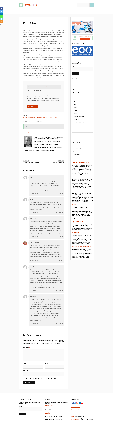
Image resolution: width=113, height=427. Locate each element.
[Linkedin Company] (80, 403)
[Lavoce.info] (28, 5)
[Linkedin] (1, 14)
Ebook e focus (58, 11)
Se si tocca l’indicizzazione (77, 221)
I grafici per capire (47, 11)
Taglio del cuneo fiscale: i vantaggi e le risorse (81, 246)
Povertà (75, 136)
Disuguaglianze (76, 89)
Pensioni (75, 133)
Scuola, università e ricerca (78, 142)
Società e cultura (76, 145)
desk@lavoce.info (49, 405)
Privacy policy (48, 413)
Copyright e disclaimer (50, 412)
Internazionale (76, 119)
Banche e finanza (76, 80)
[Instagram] (77, 403)
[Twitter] (1, 11)
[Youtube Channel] (82, 403)
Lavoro (74, 125)
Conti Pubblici (76, 86)
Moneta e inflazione (77, 131)
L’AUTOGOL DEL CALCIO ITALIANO (31, 162)
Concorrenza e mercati (78, 83)
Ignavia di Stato (53, 117)
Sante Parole (74, 204)
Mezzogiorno (76, 128)
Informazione (76, 113)
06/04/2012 (35, 193)
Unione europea (76, 154)
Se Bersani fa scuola (76, 232)
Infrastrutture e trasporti (78, 116)
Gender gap (75, 101)
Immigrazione (76, 107)
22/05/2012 (35, 323)
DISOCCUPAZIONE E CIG (58, 162)
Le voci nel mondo (75, 409)
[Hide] (0, 24)
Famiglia (74, 95)
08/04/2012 (35, 236)
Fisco (74, 98)
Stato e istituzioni (77, 148)
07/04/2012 (35, 212)
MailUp (73, 416)
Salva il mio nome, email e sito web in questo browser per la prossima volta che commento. (41, 378)
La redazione (77, 11)
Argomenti (23, 11)
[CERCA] (92, 5)
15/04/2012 (35, 290)
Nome (25, 363)
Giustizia (75, 104)
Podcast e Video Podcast (34, 11)
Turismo (75, 151)
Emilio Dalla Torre (75, 419)
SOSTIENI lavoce (32, 106)
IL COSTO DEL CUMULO (77, 177)
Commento (26, 347)
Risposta (60, 193)
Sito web (25, 370)
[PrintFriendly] (1, 19)
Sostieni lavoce (87, 11)
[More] (1, 21)
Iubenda (73, 418)
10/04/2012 (35, 260)
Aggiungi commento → (59, 170)
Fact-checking (68, 11)
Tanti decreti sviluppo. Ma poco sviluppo (80, 191)
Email (46, 363)
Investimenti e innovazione (78, 122)
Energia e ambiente (77, 92)
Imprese (75, 110)
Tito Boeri (27, 133)
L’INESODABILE (32, 22)
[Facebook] (1, 8)
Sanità (74, 139)
